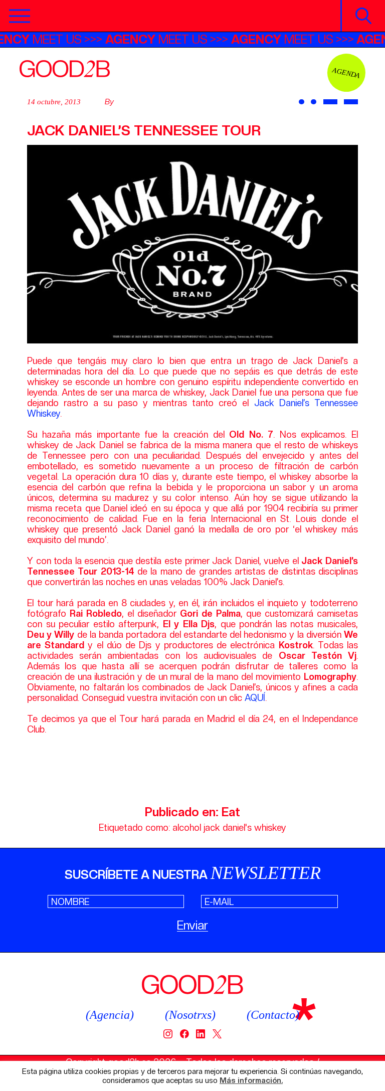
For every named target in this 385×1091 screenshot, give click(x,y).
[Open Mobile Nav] (20, 16)
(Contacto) (273, 1014)
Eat (231, 812)
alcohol (186, 827)
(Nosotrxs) (190, 1014)
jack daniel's (228, 827)
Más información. (251, 1080)
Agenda (346, 72)
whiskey (270, 827)
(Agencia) (110, 1014)
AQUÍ (255, 697)
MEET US (167, 39)
